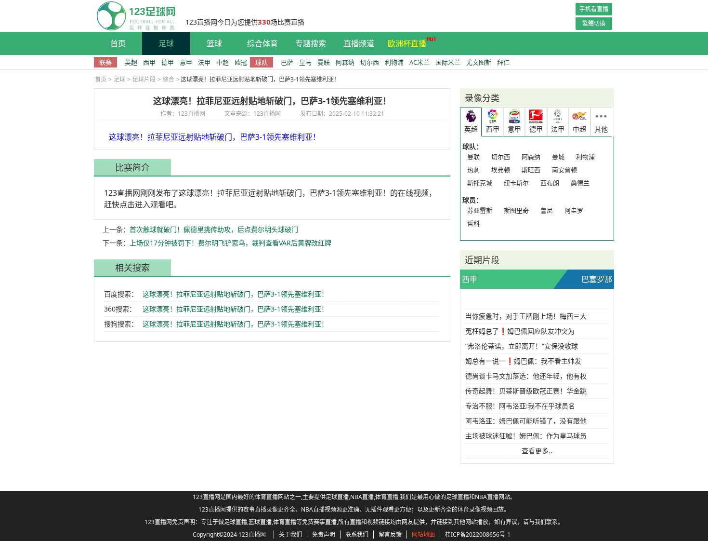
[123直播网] (135, 16)
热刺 (473, 169)
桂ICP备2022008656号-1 (478, 534)
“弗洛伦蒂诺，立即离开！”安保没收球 (521, 346)
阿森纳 (345, 62)
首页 (118, 43)
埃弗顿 (500, 169)
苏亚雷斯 (479, 210)
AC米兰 (419, 62)
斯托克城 (479, 182)
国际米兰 (447, 62)
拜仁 (503, 62)
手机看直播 (593, 9)
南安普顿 (564, 169)
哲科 (473, 223)
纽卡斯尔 (516, 182)
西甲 (149, 62)
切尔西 (369, 62)
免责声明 (323, 534)
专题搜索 (310, 43)
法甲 (204, 62)
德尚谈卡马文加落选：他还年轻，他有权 (526, 375)
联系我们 (356, 534)
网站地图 (423, 534)
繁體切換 (593, 23)
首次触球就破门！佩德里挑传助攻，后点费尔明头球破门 (214, 229)
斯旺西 (531, 169)
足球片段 (144, 79)
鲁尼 (546, 210)
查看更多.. (537, 450)
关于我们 (290, 534)
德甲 (167, 62)
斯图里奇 (516, 210)
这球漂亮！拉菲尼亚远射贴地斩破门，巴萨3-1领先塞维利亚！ (235, 293)
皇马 (305, 62)
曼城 (558, 156)
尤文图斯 (478, 62)
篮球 (214, 43)
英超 (131, 62)
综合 (168, 79)
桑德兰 (580, 182)
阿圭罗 (573, 210)
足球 (166, 43)
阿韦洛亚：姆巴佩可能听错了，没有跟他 (526, 420)
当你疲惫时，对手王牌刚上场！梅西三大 (526, 316)
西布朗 (549, 182)
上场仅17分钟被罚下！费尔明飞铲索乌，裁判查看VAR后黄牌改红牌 (230, 242)
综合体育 (262, 43)
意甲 (186, 62)
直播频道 (358, 43)
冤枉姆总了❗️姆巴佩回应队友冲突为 (520, 331)
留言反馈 (390, 534)
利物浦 (394, 62)
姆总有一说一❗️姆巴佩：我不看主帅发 (523, 360)
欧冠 (241, 62)
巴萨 (287, 62)
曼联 (323, 62)
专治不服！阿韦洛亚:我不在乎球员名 (520, 405)
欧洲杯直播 (407, 43)
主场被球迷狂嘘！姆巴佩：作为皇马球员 (526, 435)
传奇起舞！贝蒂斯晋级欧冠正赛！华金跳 (526, 390)
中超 (222, 62)
